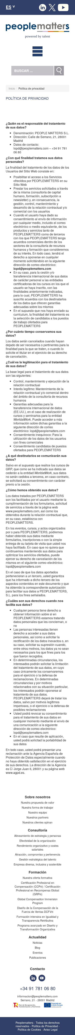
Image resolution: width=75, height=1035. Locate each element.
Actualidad (37, 937)
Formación (37, 872)
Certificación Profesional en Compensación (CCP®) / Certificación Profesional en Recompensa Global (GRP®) (37, 888)
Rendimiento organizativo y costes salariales (37, 847)
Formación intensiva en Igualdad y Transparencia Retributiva (37, 918)
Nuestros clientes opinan (37, 822)
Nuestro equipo (37, 812)
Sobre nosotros (37, 797)
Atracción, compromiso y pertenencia (37, 854)
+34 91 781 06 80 (37, 988)
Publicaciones (37, 957)
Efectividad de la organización (37, 841)
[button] (37, 51)
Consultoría (37, 830)
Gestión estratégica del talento (37, 859)
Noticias (37, 943)
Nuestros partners (37, 817)
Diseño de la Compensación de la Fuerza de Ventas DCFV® (37, 910)
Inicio (12, 88)
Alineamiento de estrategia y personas (37, 836)
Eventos (37, 952)
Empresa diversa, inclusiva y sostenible (37, 864)
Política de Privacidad (45, 1026)
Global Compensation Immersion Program (38, 901)
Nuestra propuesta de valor (37, 802)
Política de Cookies (29, 1029)
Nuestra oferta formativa (37, 878)
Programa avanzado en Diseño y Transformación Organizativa (38, 927)
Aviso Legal (50, 1029)
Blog (37, 947)
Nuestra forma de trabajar (37, 807)
